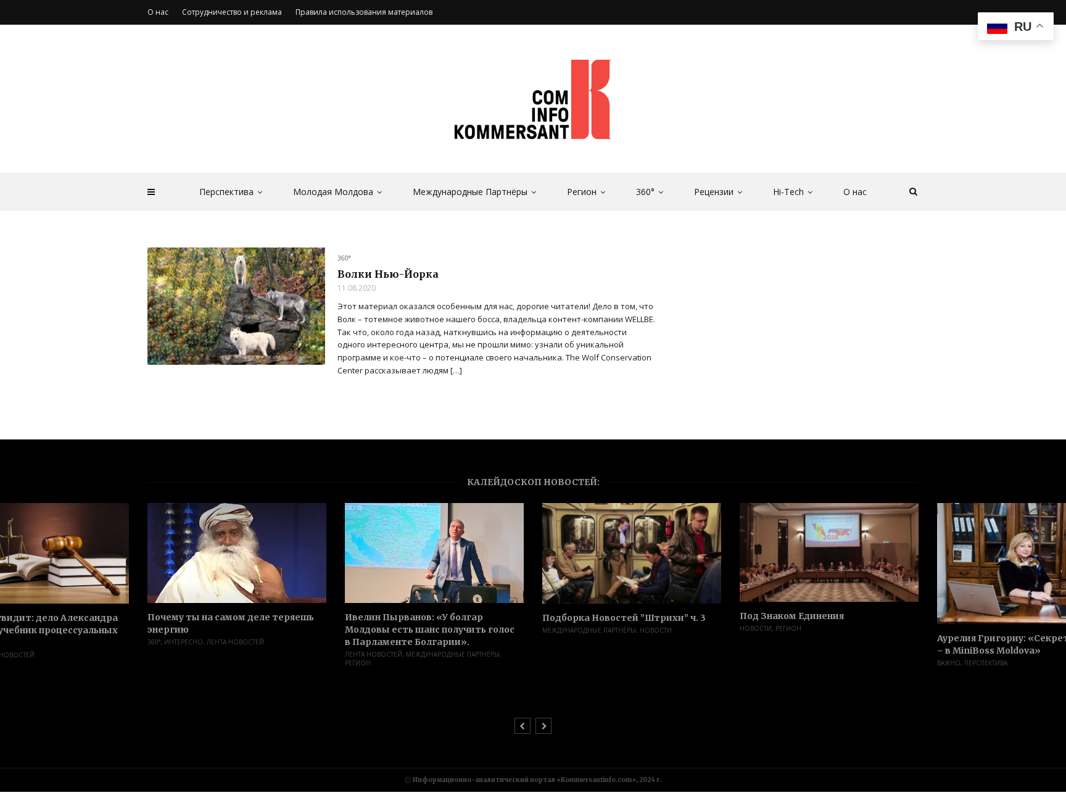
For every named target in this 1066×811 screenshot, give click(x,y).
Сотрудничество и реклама (232, 12)
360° (645, 192)
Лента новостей (235, 642)
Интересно (183, 642)
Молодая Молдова (333, 192)
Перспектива (226, 192)
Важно (949, 663)
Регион (582, 192)
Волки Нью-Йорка (388, 274)
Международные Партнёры (470, 192)
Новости (656, 630)
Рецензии (713, 192)
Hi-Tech (788, 192)
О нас (855, 192)
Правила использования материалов (363, 12)
